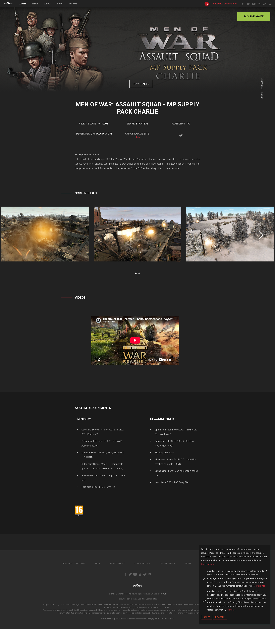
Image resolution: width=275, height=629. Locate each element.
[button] (136, 273)
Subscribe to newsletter (225, 3)
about (47, 3)
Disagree (220, 617)
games (22, 3)
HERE (137, 137)
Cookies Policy (208, 564)
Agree (207, 617)
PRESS (188, 563)
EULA (97, 563)
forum (73, 3)
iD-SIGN (163, 594)
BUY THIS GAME (254, 16)
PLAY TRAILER (141, 83)
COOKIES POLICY (142, 563)
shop (60, 3)
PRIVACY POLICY (117, 563)
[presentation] (261, 235)
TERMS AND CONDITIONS (73, 563)
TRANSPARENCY (167, 563)
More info (260, 586)
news (35, 3)
